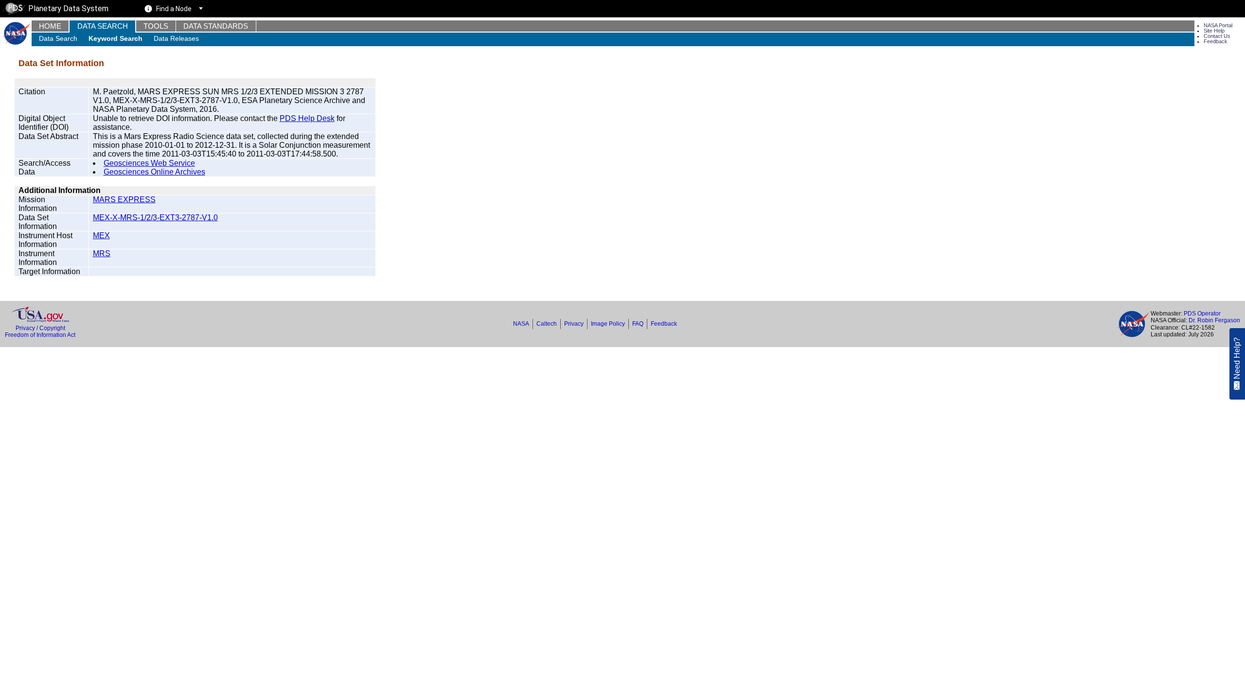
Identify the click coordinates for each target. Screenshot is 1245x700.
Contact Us (1217, 36)
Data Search (102, 26)
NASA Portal (1218, 25)
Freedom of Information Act (40, 335)
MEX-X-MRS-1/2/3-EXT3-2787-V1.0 (155, 217)
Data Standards (215, 26)
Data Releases (176, 38)
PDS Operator (1202, 313)
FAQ (637, 323)
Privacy (574, 323)
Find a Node (174, 9)
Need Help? (1237, 359)
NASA (521, 323)
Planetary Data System (68, 8)
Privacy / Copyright (40, 328)
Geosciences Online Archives (154, 172)
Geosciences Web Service (149, 163)
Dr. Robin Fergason (1214, 320)
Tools (155, 26)
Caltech (546, 323)
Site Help (1214, 31)
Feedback (1215, 41)
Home (50, 26)
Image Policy (608, 323)
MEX (101, 235)
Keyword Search (115, 38)
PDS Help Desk (307, 118)
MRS (101, 253)
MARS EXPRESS (124, 199)
